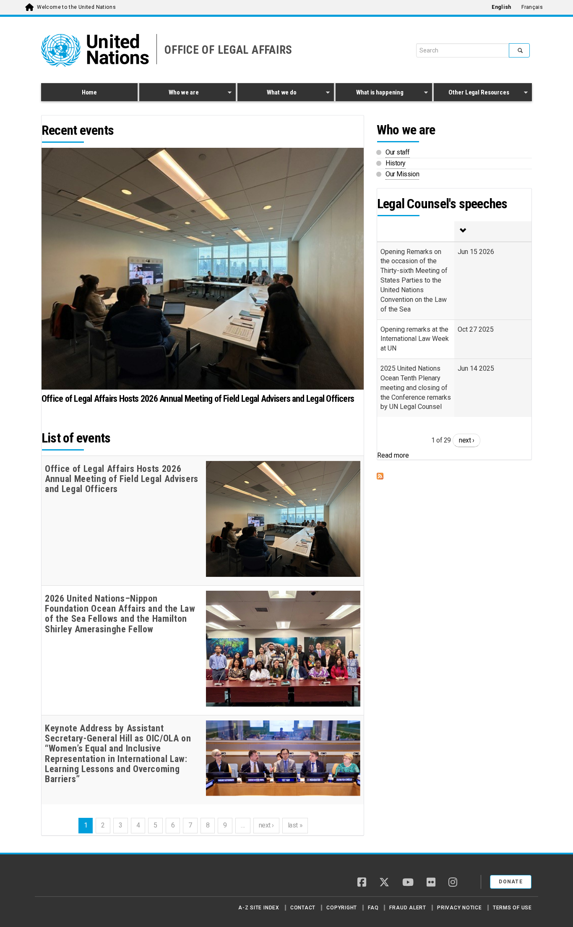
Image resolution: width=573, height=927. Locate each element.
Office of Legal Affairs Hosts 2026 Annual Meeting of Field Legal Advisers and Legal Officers (198, 398)
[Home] (70, 879)
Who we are (168, 94)
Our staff (397, 152)
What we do (267, 94)
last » (295, 825)
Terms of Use (512, 908)
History (395, 163)
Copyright (341, 908)
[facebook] (361, 883)
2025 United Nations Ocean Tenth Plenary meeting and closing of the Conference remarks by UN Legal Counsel (415, 387)
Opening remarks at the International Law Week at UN (414, 339)
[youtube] (408, 883)
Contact (302, 908)
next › (266, 825)
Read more (393, 455)
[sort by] (493, 231)
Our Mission (402, 174)
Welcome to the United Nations (76, 7)
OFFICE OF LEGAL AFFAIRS (228, 50)
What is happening (370, 94)
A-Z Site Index (258, 908)
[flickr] (431, 883)
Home (89, 92)
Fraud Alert (407, 908)
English (501, 7)
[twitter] (384, 883)
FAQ (373, 908)
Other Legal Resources (471, 94)
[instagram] (452, 883)
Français (532, 7)
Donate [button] (511, 882)
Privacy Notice (459, 908)
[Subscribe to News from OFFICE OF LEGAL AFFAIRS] (454, 476)
